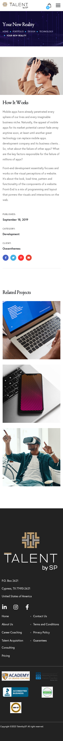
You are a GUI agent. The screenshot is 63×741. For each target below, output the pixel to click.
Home (6, 31)
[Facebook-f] (27, 607)
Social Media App (22, 409)
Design (31, 31)
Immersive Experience (25, 346)
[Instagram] (15, 607)
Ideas (22, 478)
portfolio (18, 31)
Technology (46, 31)
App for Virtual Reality (26, 473)
